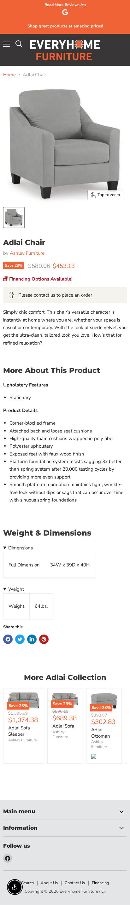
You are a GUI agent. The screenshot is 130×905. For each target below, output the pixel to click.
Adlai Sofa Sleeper (19, 731)
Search (27, 883)
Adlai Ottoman (100, 733)
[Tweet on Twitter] (20, 639)
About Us (49, 883)
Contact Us (75, 883)
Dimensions (20, 548)
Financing (100, 883)
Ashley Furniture (27, 253)
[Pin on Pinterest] (44, 639)
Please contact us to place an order (55, 295)
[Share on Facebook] (8, 639)
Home (9, 75)
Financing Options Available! (40, 279)
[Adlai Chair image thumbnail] (13, 217)
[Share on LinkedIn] (32, 639)
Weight (16, 589)
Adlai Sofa (63, 726)
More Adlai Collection (65, 677)
